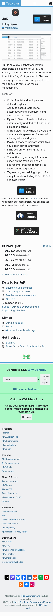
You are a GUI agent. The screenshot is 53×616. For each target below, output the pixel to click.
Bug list (10, 342)
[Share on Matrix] (7, 576)
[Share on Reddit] (35, 576)
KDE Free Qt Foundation (13, 550)
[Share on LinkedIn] (29, 576)
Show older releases (14, 274)
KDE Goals (7, 467)
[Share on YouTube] (46, 576)
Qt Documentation (10, 463)
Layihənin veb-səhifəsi (19, 287)
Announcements (10, 481)
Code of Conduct (10, 523)
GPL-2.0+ (11, 299)
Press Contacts (9, 493)
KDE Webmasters (30, 596)
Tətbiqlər (10, 4)
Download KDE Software (13, 519)
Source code (8, 471)
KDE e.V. (6, 546)
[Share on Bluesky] (18, 576)
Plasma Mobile (9, 445)
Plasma (5, 433)
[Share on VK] (26, 583)
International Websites (12, 562)
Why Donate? (37, 369)
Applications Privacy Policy (14, 532)
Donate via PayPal (45, 379)
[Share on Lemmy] (40, 576)
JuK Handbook (14, 322)
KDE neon (6, 449)
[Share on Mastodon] (12, 576)
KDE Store (7, 541)
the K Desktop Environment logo (32, 602)
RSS (46, 246)
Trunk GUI (11, 346)
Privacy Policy (8, 527)
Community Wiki (9, 511)
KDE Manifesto (9, 558)
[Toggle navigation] (34, 3)
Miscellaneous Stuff (11, 497)
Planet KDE (7, 489)
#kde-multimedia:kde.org (20, 330)
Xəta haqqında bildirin (18, 291)
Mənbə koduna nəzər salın (21, 295)
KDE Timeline (8, 554)
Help (4, 515)
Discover (34, 198)
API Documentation (11, 459)
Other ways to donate (26, 389)
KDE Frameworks (10, 441)
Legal (27, 608)
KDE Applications (10, 437)
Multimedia (11, 27)
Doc (22, 346)
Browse (26, 417)
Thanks (5, 501)
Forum (9, 326)
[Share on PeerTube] (21, 583)
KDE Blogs (7, 485)
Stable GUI (33, 346)
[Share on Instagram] (32, 583)
